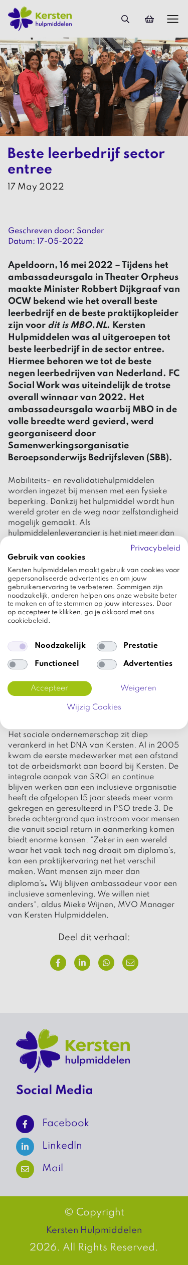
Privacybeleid (155, 549)
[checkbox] (18, 646)
